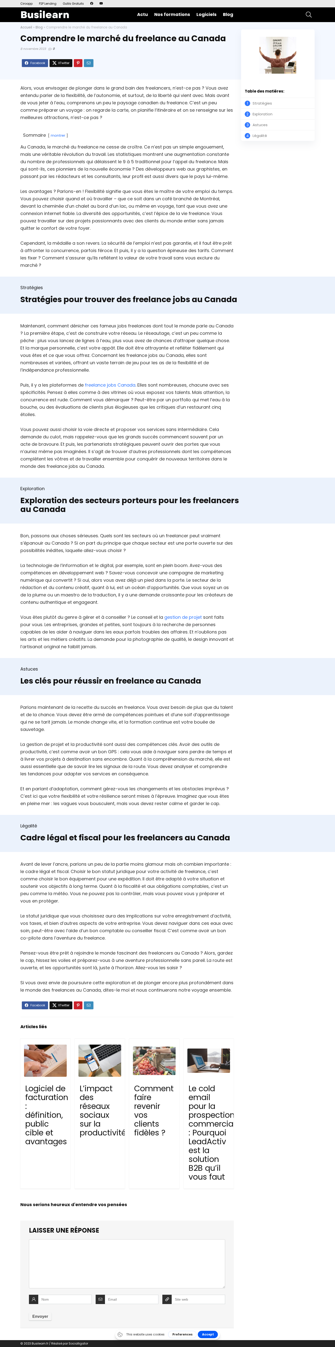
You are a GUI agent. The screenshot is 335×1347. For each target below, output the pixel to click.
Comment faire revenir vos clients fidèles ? (154, 1110)
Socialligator (78, 1343)
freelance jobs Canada (109, 385)
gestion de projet (183, 617)
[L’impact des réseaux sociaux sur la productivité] (99, 1060)
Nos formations (172, 14)
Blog (228, 14)
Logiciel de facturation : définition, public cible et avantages (46, 1115)
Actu (142, 14)
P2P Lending (47, 3)
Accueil (26, 27)
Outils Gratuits (73, 3)
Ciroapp (26, 3)
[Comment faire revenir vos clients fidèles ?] (154, 1060)
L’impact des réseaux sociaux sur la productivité (103, 1110)
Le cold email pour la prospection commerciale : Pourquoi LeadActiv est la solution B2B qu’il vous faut (214, 1132)
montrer (58, 135)
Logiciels (206, 14)
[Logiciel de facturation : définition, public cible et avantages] (45, 1060)
